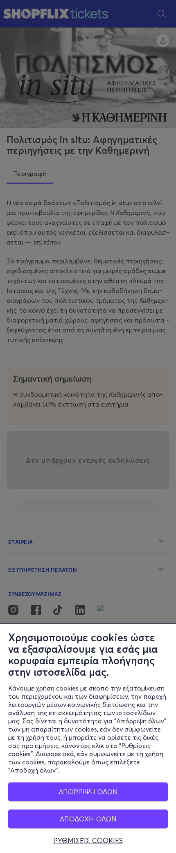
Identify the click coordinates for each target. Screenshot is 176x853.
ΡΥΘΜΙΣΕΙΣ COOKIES (88, 841)
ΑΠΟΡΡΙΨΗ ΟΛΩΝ (88, 791)
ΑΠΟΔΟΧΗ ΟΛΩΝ (88, 818)
